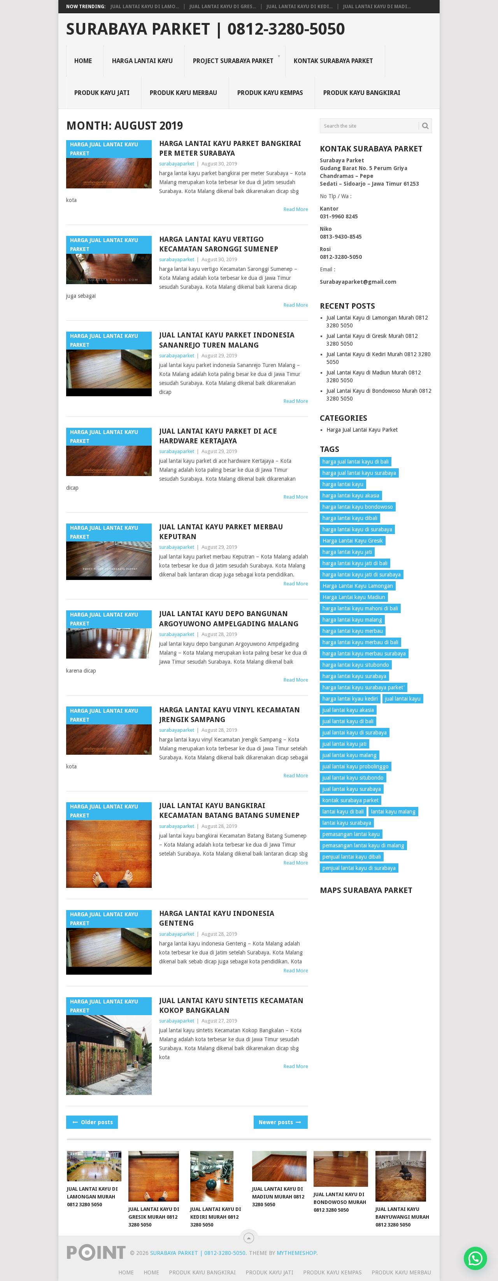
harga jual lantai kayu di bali (356, 462)
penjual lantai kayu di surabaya (359, 868)
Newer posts (277, 1122)
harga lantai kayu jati (347, 552)
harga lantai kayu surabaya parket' (364, 687)
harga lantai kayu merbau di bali (360, 642)
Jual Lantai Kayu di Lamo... (144, 6)
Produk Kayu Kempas (270, 93)
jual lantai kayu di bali (348, 721)
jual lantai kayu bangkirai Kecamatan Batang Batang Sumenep (229, 810)
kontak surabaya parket (351, 800)
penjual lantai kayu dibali (352, 857)
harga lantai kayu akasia (351, 495)
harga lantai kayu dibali (350, 518)
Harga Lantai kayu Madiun (354, 597)
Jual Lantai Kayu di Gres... (222, 6)
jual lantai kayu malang (350, 755)
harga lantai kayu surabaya (354, 676)
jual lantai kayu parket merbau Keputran (221, 532)
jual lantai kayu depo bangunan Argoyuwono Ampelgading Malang (228, 618)
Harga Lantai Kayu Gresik (353, 541)
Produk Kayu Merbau (183, 93)
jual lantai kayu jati (344, 744)
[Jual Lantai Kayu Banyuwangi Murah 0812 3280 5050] (402, 1176)
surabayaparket (176, 164)
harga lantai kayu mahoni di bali (360, 608)
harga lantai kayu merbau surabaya (364, 653)
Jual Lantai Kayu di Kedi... (300, 6)
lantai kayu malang (393, 811)
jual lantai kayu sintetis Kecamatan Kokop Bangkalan (231, 1005)
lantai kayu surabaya (347, 823)
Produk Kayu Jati (102, 93)
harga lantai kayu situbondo (356, 665)
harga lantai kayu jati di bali (355, 563)
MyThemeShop (296, 1253)
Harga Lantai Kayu (142, 61)
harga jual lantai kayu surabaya (359, 473)
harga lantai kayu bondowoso (358, 507)
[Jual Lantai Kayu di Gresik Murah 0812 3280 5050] (155, 1176)
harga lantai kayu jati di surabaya (362, 574)
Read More (296, 209)
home (126, 1272)
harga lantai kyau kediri (350, 699)
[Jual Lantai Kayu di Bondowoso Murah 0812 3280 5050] (341, 1169)
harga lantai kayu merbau (353, 631)
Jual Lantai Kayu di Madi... (377, 6)
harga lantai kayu (343, 484)
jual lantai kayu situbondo (353, 778)
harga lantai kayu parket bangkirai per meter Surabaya (230, 148)
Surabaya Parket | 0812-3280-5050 (205, 29)
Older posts (96, 1122)
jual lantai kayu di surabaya (355, 732)
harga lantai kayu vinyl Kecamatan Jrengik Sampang (229, 715)
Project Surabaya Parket (233, 61)
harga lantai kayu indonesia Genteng (216, 918)
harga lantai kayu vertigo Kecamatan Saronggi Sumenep (218, 244)
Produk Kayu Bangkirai (361, 93)
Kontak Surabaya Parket (333, 61)
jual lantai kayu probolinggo (356, 766)
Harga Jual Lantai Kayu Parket (362, 430)
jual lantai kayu (403, 699)
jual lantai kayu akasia (348, 710)
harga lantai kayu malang (352, 620)
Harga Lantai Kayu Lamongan (358, 586)
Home (83, 61)
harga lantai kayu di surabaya (357, 529)
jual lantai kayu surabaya (352, 789)
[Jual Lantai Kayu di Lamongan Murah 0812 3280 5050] (94, 1166)
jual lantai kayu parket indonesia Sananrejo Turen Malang (227, 340)
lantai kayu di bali (343, 811)
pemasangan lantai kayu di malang (363, 845)
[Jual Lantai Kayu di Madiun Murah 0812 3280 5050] (279, 1166)
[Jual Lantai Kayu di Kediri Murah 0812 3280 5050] (217, 1176)
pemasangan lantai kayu (351, 834)
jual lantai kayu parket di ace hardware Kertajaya (218, 436)
